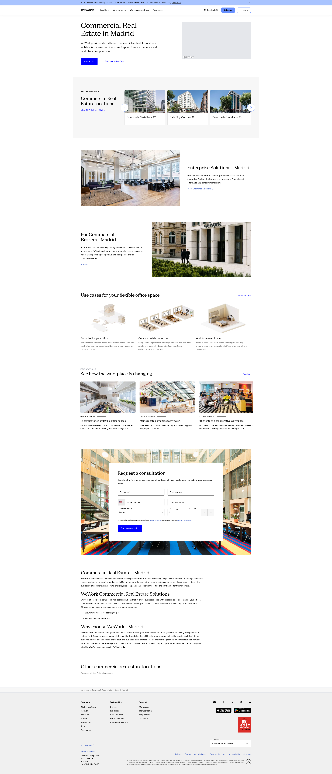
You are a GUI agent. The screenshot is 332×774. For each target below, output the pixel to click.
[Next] (84, 2)
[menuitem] (104, 10)
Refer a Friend (116, 715)
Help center (144, 715)
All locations (86, 745)
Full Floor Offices (93, 618)
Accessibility (234, 754)
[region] (216, 40)
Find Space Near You (114, 61)
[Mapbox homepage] (188, 57)
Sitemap (247, 754)
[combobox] (121, 502)
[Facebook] (223, 702)
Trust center (86, 730)
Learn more (176, 3)
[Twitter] (241, 702)
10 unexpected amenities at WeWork (160, 421)
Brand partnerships (119, 722)
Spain (117, 690)
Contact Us (89, 61)
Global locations (88, 707)
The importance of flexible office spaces (103, 421)
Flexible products (207, 416)
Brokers (113, 707)
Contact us (144, 707)
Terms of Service (156, 520)
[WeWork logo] (87, 10)
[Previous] (81, 2)
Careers (84, 718)
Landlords (114, 711)
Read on (247, 374)
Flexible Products (147, 416)
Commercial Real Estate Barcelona (97, 673)
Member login (145, 711)
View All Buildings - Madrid (93, 110)
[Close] (250, 2)
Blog (83, 726)
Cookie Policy (200, 754)
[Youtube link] (214, 702)
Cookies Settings (217, 754)
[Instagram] (232, 702)
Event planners (117, 718)
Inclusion (85, 715)
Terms (188, 754)
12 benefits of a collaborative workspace (221, 421)
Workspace (85, 690)
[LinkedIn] (249, 702)
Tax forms (143, 718)
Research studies (87, 416)
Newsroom (86, 722)
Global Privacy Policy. (184, 520)
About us (85, 711)
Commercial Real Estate (102, 690)
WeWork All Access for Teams (98, 613)
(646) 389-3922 (88, 752)
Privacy (178, 754)
